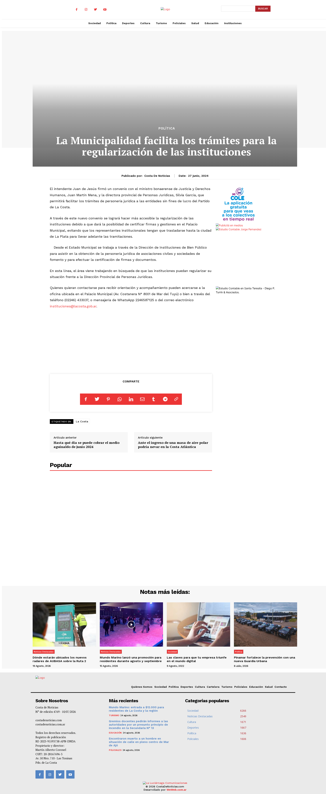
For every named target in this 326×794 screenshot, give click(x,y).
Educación (256, 686)
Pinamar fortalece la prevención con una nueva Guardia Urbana (264, 659)
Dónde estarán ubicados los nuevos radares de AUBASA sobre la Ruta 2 (60, 659)
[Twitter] (95, 9)
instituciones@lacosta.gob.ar (73, 306)
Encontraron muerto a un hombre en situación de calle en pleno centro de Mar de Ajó (139, 742)
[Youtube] (105, 9)
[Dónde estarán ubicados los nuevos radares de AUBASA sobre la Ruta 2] (64, 624)
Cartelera (213, 686)
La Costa (82, 421)
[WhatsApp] (119, 399)
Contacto (280, 686)
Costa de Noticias (157, 176)
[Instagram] (86, 9)
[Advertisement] (131, 340)
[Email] (142, 399)
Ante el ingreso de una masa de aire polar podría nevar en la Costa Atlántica (173, 444)
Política (166, 128)
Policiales (240, 686)
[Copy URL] (176, 399)
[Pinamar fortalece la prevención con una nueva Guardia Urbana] (265, 624)
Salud (269, 686)
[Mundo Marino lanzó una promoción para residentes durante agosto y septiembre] (131, 624)
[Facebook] (76, 9)
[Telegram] (165, 399)
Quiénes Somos (141, 686)
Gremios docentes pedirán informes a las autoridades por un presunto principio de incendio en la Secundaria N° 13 (138, 725)
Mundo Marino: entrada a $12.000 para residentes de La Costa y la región (136, 709)
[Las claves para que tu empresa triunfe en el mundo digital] (198, 624)
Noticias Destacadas (44, 651)
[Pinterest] (108, 399)
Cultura (200, 686)
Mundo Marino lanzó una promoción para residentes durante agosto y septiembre (131, 659)
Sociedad (172, 651)
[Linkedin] (131, 399)
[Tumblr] (153, 399)
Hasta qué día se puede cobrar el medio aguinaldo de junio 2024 (86, 444)
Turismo (226, 686)
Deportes (187, 686)
